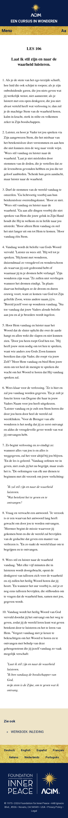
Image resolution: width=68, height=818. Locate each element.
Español (42, 750)
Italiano (13, 757)
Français (58, 750)
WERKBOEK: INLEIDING (27, 732)
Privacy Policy (54, 807)
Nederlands (31, 757)
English (25, 750)
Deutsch (9, 750)
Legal (34, 810)
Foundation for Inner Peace (34, 803)
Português (52, 757)
